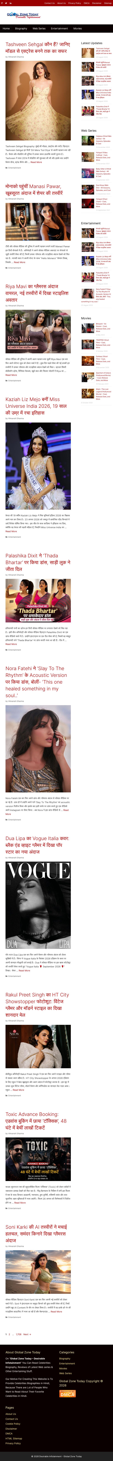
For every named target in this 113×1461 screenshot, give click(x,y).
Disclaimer (96, 3)
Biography (21, 28)
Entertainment (59, 28)
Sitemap (108, 3)
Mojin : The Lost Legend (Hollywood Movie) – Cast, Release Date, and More (103, 394)
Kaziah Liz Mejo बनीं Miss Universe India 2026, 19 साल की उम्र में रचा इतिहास (36, 406)
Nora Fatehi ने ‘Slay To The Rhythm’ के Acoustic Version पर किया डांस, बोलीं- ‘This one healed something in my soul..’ (36, 681)
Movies (77, 28)
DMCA (86, 3)
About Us (61, 3)
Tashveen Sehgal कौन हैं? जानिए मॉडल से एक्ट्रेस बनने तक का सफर (104, 50)
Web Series (39, 28)
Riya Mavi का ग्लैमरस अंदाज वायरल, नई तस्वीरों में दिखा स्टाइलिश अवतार (37, 293)
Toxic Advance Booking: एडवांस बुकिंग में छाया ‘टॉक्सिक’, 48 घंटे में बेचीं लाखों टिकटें (36, 1121)
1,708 (18, 1334)
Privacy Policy (74, 3)
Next (27, 1334)
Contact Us (50, 3)
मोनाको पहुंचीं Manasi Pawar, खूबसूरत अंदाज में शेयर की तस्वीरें (103, 64)
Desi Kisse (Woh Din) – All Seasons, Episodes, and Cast (103, 187)
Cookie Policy (13, 1423)
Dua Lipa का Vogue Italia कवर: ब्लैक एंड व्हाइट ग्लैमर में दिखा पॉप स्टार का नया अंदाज (37, 845)
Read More (36, 162)
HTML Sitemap (14, 1438)
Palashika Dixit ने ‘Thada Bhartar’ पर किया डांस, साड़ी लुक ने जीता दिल (38, 562)
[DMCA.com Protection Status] (67, 1396)
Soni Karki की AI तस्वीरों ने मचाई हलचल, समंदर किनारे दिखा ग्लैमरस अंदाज (36, 1233)
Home (6, 28)
